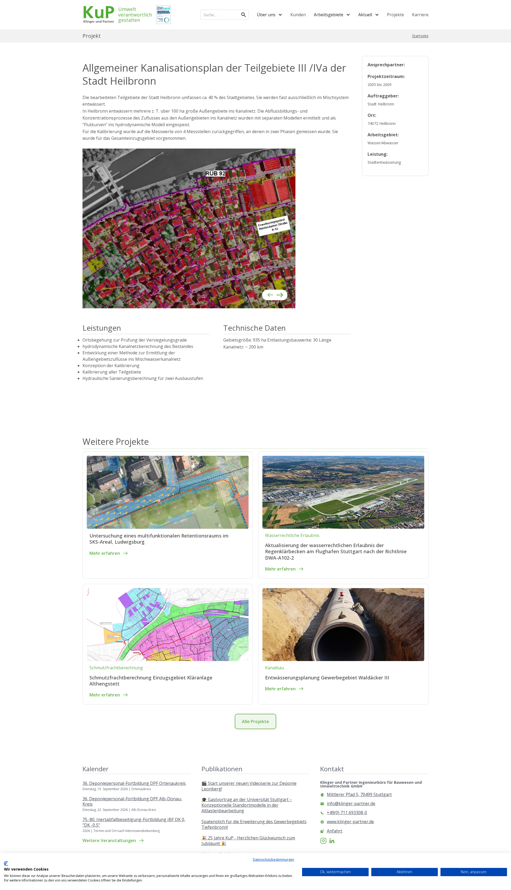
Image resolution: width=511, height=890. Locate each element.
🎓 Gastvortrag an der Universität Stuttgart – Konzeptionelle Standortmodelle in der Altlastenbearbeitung (246, 805)
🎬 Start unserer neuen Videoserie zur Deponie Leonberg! (248, 786)
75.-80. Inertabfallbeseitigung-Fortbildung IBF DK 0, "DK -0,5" (134, 822)
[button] (269, 15)
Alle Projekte (255, 721)
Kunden (298, 15)
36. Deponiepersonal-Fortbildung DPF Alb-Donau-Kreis (132, 801)
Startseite (420, 36)
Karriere (420, 15)
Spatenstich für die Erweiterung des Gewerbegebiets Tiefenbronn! (254, 824)
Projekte (395, 15)
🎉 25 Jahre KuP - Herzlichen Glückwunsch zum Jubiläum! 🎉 (248, 840)
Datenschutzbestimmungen (273, 859)
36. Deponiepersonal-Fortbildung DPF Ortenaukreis (134, 783)
